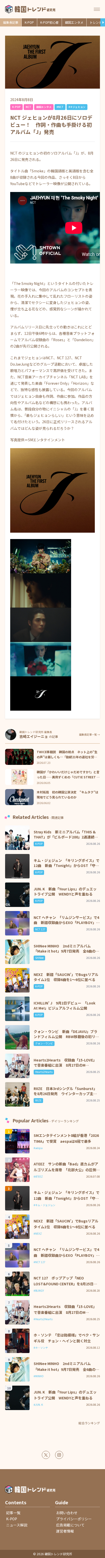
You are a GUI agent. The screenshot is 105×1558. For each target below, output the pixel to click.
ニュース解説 (16, 1524)
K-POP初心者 (49, 22)
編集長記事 (10, 22)
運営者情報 (65, 1531)
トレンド (96, 22)
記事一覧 (13, 1512)
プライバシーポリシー (74, 1518)
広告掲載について (70, 1524)
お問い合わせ (66, 1512)
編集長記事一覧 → (89, 734)
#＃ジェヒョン (77, 107)
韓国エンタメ (74, 22)
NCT (28, 107)
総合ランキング (89, 1423)
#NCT (60, 107)
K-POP (29, 22)
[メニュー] (97, 9)
